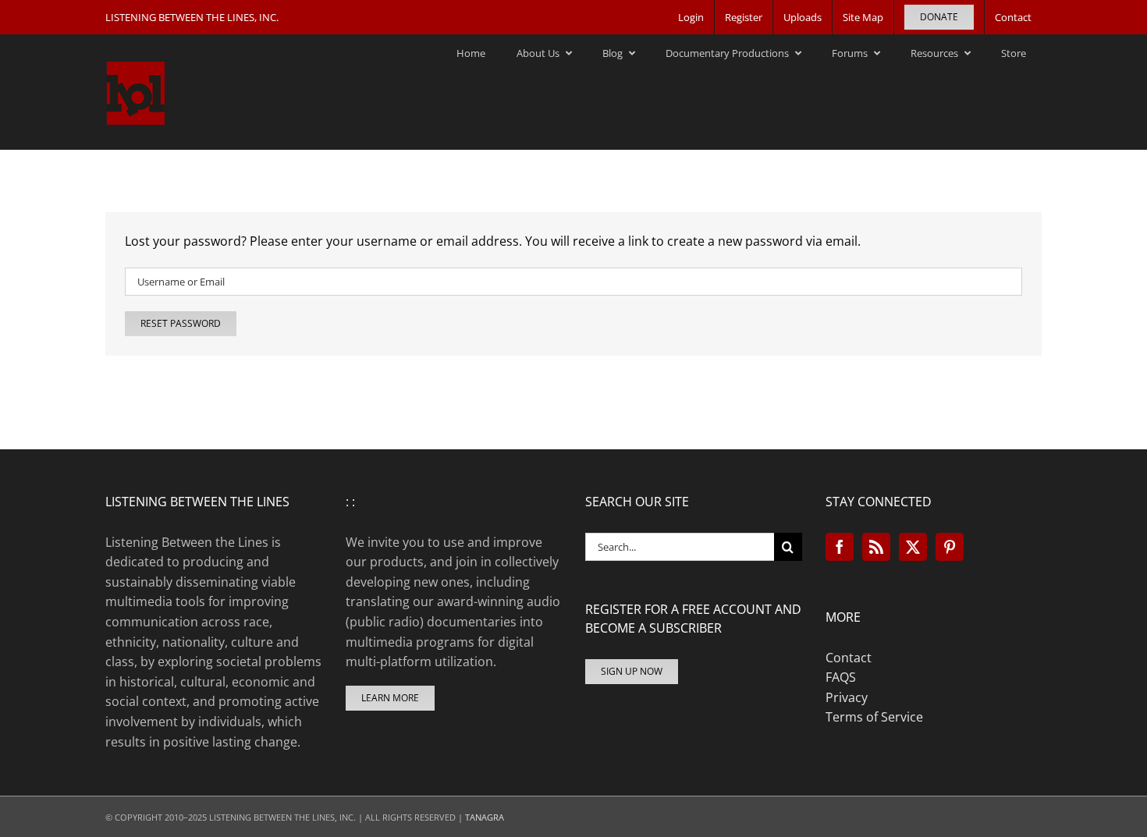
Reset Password (180, 323)
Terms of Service (874, 716)
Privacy (847, 697)
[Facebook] (840, 547)
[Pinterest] (950, 547)
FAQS (841, 677)
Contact (849, 657)
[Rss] (876, 547)
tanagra (484, 817)
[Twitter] (913, 547)
